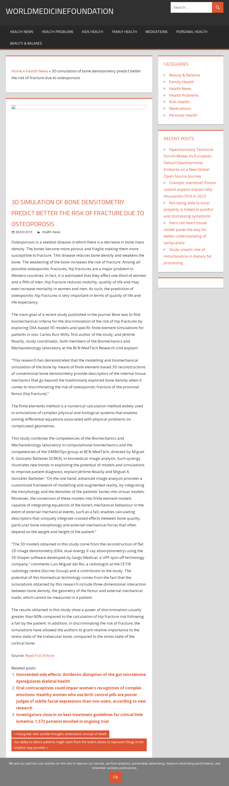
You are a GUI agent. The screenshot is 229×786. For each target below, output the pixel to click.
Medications (156, 31)
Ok (115, 776)
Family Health (124, 31)
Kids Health (92, 31)
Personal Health (191, 31)
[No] (223, 772)
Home (16, 71)
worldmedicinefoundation (60, 11)
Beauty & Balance (26, 43)
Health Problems (57, 31)
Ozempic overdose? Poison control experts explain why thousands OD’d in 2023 (190, 189)
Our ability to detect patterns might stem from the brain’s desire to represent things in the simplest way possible (79, 745)
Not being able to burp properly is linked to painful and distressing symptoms (188, 209)
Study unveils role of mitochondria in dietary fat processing (188, 256)
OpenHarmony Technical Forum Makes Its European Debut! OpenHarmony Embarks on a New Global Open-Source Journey (188, 163)
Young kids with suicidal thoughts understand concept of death (61, 735)
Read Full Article (39, 655)
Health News (21, 31)
